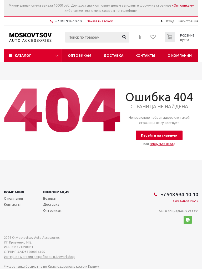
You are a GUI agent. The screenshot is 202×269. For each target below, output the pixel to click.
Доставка (113, 55)
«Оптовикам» (183, 5)
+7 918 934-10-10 (68, 21)
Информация (56, 192)
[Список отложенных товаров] (153, 38)
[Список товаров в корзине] (180, 40)
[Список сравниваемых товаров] (140, 38)
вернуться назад (162, 144)
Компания (14, 192)
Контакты (145, 55)
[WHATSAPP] (188, 220)
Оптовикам (79, 55)
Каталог (23, 55)
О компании (180, 55)
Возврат (50, 198)
